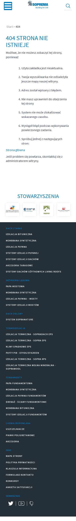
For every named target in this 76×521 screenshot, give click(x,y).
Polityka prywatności (20, 462)
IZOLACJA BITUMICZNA (19, 234)
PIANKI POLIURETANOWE (20, 435)
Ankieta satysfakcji (19, 487)
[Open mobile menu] (8, 6)
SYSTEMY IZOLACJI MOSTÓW (22, 304)
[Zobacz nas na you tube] (21, 503)
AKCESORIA (12, 441)
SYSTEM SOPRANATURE (19, 319)
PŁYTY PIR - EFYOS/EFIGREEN (22, 352)
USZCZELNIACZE (15, 429)
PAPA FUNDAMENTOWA (19, 383)
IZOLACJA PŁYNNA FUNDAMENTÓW (26, 395)
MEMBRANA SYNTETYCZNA (21, 240)
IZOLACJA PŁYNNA (16, 246)
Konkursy (12, 481)
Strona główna (15, 150)
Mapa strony (14, 455)
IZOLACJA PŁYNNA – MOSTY (22, 298)
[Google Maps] (31, 503)
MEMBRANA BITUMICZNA (20, 408)
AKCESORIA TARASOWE (19, 265)
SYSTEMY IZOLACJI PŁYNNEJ (22, 252)
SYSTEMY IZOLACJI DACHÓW (22, 259)
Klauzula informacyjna (21, 468)
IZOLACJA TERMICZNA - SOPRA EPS (26, 340)
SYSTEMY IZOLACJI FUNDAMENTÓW (26, 414)
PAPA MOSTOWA (15, 286)
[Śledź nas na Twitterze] (11, 503)
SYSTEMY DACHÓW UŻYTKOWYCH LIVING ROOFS (33, 271)
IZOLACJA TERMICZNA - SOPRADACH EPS (29, 334)
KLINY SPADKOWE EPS (18, 346)
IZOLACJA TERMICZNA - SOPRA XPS (26, 359)
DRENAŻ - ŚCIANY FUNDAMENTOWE (26, 401)
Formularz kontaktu (20, 474)
